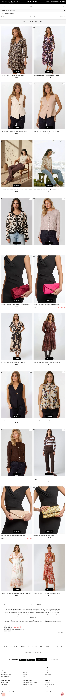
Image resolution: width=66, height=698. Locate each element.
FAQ (2, 670)
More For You (48, 680)
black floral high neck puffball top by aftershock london (46, 420)
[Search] (65, 10)
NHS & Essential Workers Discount (30, 682)
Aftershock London (9, 13)
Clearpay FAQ (25, 686)
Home (2, 13)
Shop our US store (48, 690)
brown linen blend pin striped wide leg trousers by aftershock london (16, 189)
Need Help (3, 665)
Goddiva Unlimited (4, 682)
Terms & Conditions (5, 676)
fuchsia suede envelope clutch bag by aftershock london (46, 304)
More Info (25, 665)
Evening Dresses (48, 667)
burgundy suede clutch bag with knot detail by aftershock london (15, 304)
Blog (45, 688)
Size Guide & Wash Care (6, 674)
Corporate (25, 670)
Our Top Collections (49, 665)
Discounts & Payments (28, 680)
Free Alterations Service (49, 684)
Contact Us (3, 667)
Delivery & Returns (4, 669)
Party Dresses (47, 670)
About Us (25, 667)
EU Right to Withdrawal (49, 691)
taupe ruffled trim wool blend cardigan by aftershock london (47, 247)
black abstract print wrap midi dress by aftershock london (46, 75)
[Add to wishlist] (1, 27)
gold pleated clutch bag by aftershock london (44, 535)
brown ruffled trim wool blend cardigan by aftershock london (14, 478)
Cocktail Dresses (48, 669)
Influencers (25, 674)
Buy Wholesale (26, 669)
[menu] (2, 6)
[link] (33, 629)
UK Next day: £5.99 (5, 686)
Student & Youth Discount (28, 684)
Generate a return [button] (54, 659)
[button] (33, 2)
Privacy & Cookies (4, 672)
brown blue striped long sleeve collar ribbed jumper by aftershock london (48, 478)
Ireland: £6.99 (3, 688)
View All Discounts (26, 688)
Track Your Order (42, 659)
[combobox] (31, 10)
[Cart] (63, 6)
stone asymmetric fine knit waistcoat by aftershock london (14, 131)
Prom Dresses (47, 672)
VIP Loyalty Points (48, 686)
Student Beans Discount (27, 690)
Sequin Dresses (48, 674)
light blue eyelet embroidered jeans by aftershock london (46, 189)
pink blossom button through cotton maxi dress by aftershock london (16, 593)
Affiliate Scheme (26, 672)
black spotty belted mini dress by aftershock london (12, 75)
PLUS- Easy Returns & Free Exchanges (8, 691)
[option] (11, 2)
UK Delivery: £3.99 (4, 684)
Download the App (48, 682)
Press (24, 676)
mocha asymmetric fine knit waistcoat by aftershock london (47, 131)
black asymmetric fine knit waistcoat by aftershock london (14, 420)
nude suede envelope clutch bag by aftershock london (13, 535)
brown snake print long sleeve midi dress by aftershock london (48, 362)
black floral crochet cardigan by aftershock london (12, 247)
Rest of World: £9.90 (5, 690)
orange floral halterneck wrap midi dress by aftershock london (47, 593)
